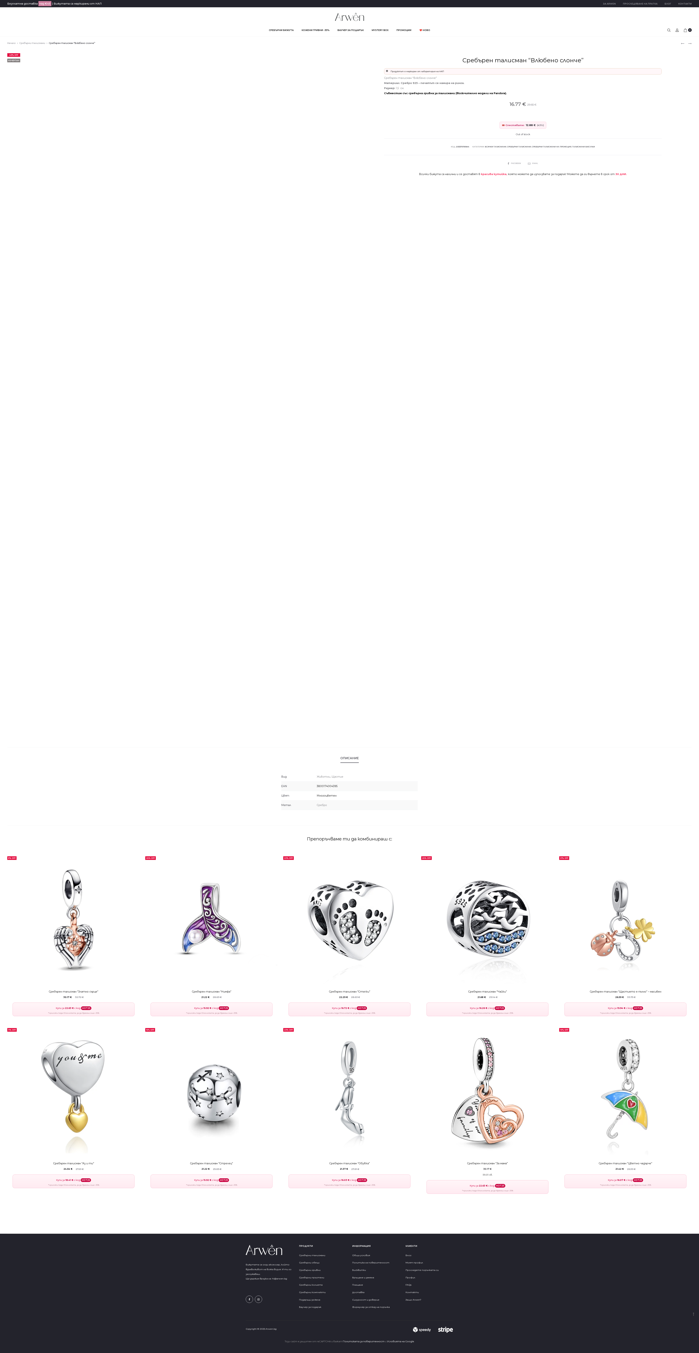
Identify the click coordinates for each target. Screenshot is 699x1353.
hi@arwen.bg (279, 1278)
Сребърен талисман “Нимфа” (211, 991)
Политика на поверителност (370, 1262)
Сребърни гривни (310, 1270)
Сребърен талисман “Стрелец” (211, 1163)
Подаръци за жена (310, 1299)
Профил (410, 1277)
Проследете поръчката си (422, 1270)
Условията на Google (400, 1341)
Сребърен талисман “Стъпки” (349, 991)
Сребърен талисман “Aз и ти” (73, 1163)
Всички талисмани (495, 147)
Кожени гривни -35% (315, 30)
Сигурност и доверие (365, 1299)
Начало (11, 43)
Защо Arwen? (413, 1299)
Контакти (685, 3)
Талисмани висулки (583, 147)
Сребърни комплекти (312, 1292)
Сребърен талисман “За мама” (487, 1163)
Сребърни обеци (309, 1262)
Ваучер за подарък (350, 30)
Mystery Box (380, 30)
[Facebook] (249, 1299)
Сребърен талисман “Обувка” (349, 1163)
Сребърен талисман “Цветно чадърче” (625, 1163)
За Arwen (609, 3)
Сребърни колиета (311, 1284)
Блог (668, 3)
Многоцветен (327, 795)
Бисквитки (359, 1270)
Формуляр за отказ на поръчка (371, 1307)
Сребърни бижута (281, 30)
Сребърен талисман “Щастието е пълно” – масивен (625, 991)
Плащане (357, 1284)
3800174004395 (327, 786)
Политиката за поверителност (363, 1341)
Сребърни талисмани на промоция (551, 147)
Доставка (358, 1292)
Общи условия (361, 1255)
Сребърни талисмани (32, 43)
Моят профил (414, 1262)
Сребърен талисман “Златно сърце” (73, 991)
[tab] (349, 758)
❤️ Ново (424, 30)
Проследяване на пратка (640, 3)
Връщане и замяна (363, 1277)
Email (535, 163)
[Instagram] (258, 1299)
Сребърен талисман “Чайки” (487, 991)
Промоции (403, 30)
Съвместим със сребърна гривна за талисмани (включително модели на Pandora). (445, 93)
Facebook (516, 163)
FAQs (408, 1284)
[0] (685, 30)
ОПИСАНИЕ (349, 758)
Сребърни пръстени (311, 1277)
